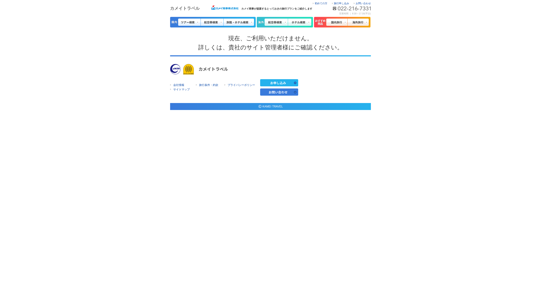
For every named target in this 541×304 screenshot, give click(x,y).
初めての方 (321, 3)
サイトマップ (181, 89)
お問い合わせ (363, 3)
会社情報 (178, 85)
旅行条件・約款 (208, 85)
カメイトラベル (185, 8)
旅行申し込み (341, 3)
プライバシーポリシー (241, 85)
